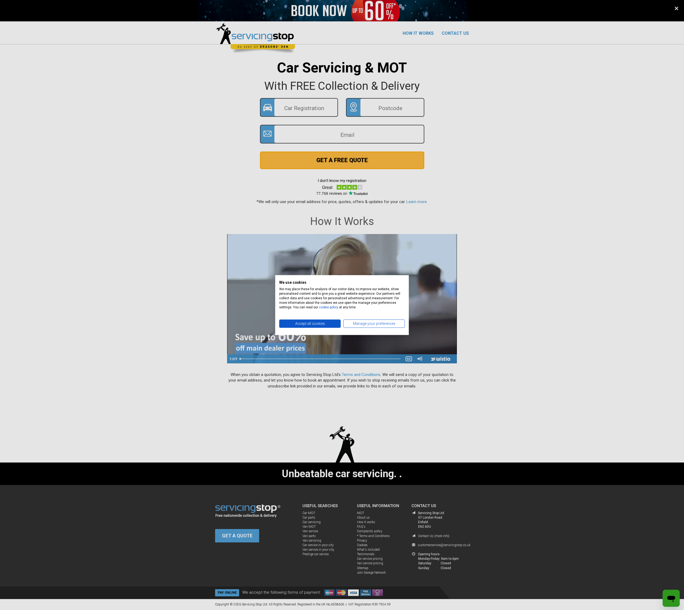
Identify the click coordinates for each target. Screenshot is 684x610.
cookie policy (328, 307)
